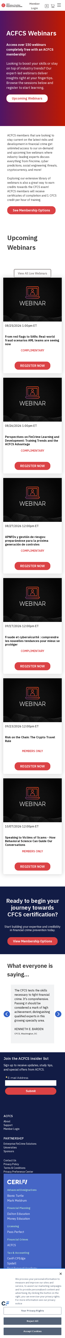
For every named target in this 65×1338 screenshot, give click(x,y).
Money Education (18, 1218)
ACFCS (11, 1245)
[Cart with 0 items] (52, 6)
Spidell (11, 1263)
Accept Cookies (32, 1331)
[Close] (61, 1274)
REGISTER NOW (32, 366)
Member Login (12, 1129)
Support (8, 1125)
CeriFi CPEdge (16, 1258)
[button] (7, 1014)
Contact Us (10, 1160)
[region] (32, 1303)
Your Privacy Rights (32, 1310)
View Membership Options (32, 941)
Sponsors (9, 1151)
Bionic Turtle (15, 1195)
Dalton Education (18, 1214)
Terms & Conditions (14, 1168)
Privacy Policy (11, 1164)
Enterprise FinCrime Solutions (20, 1143)
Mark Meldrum (17, 1200)
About (7, 1121)
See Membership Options (31, 210)
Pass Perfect (15, 1232)
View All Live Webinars (32, 273)
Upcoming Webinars (27, 98)
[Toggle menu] (60, 6)
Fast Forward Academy (22, 1268)
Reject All (32, 1321)
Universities (10, 1147)
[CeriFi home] (32, 1182)
